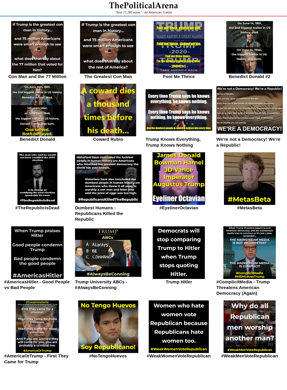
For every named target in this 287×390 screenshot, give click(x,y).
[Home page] (143, 7)
